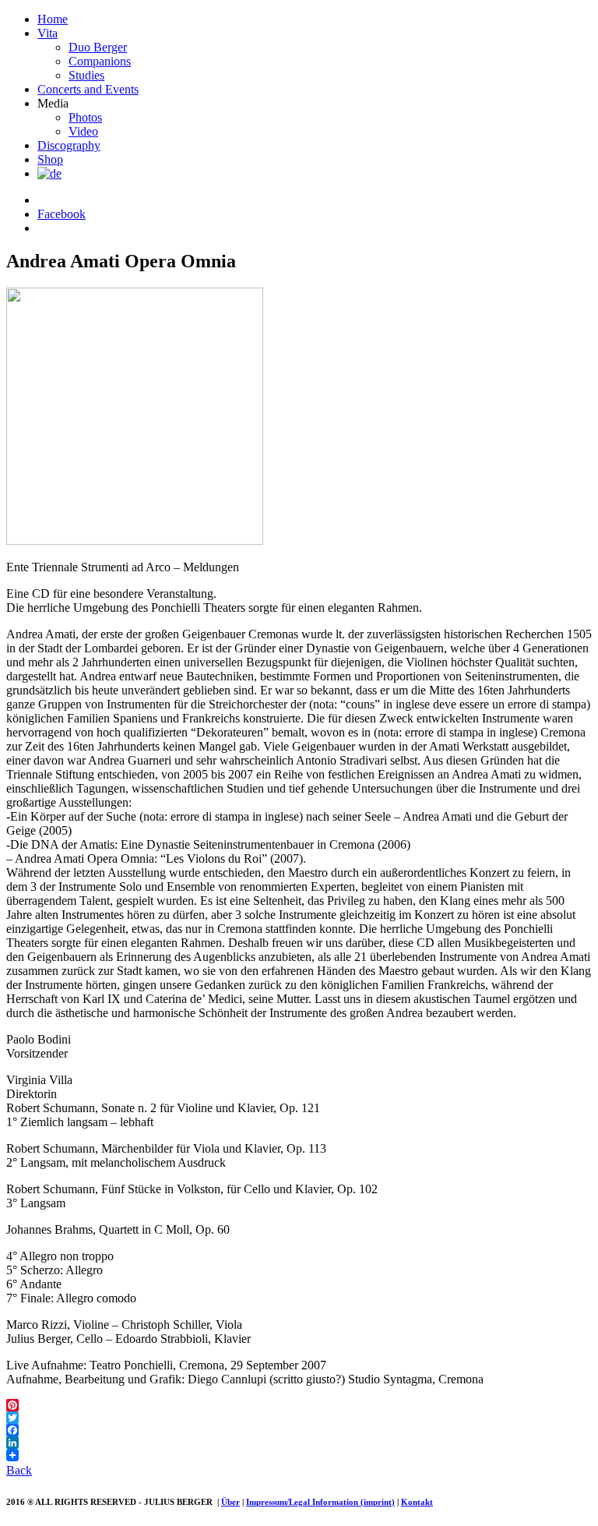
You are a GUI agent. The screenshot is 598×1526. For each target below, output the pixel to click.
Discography (68, 145)
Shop (50, 159)
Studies (86, 75)
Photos (85, 117)
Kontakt (417, 1502)
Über (230, 1502)
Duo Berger (98, 47)
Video (83, 131)
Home (52, 19)
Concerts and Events (88, 89)
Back (19, 1470)
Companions (100, 61)
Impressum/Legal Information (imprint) (320, 1502)
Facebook (61, 214)
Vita (47, 33)
